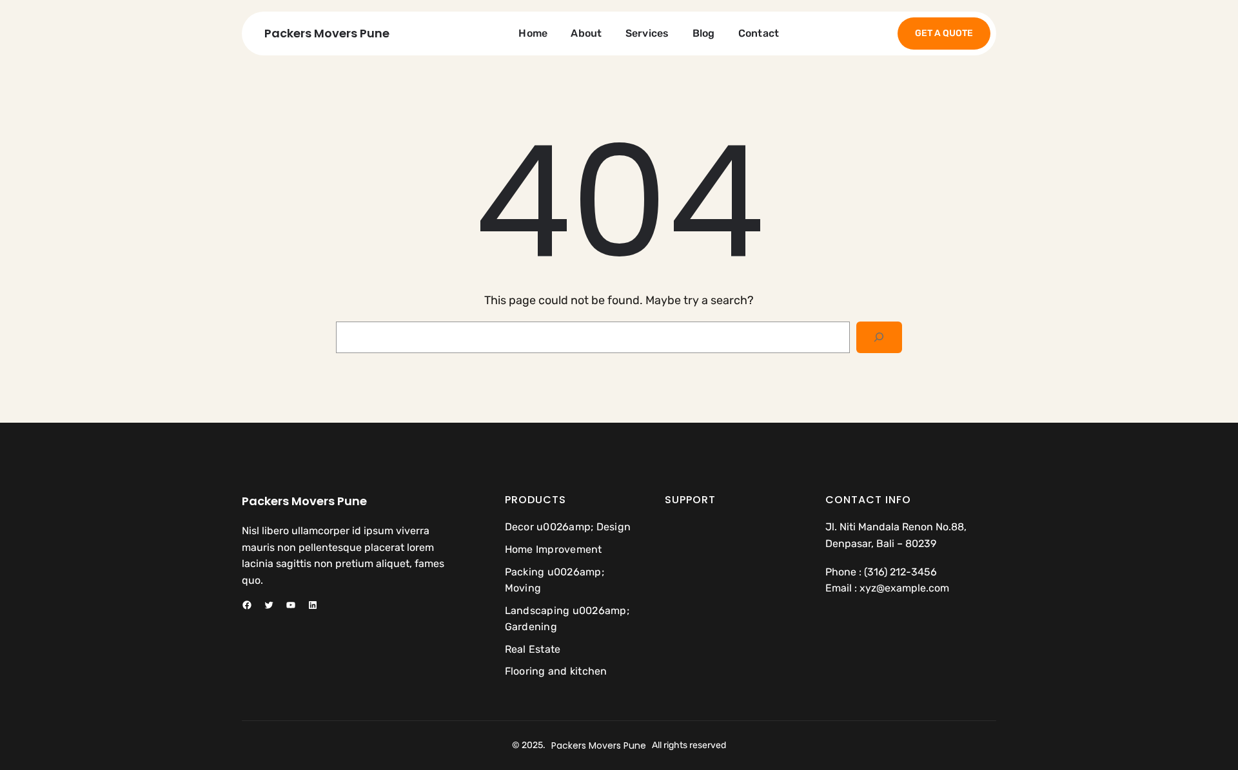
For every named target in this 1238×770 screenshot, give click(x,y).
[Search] (879, 337)
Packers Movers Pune (326, 33)
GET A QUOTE (944, 33)
